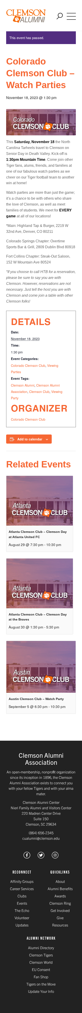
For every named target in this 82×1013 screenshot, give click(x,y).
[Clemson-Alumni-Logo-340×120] (26, 16)
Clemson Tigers (41, 955)
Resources (60, 925)
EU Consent (41, 969)
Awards (60, 896)
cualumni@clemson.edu (41, 838)
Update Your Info (41, 991)
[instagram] (55, 856)
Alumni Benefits (60, 888)
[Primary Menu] (71, 16)
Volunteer (22, 917)
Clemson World (41, 962)
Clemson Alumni (22, 385)
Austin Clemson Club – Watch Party (36, 699)
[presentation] (39, 501)
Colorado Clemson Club (28, 365)
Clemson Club (39, 391)
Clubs (22, 896)
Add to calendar (29, 439)
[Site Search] (59, 16)
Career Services (22, 888)
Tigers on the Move (41, 984)
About (60, 881)
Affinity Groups (21, 881)
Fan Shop (41, 976)
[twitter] (41, 856)
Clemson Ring (60, 903)
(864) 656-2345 (41, 832)
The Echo (22, 910)
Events (22, 903)
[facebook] (26, 856)
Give (60, 917)
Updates (21, 925)
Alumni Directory (41, 947)
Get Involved (60, 910)
